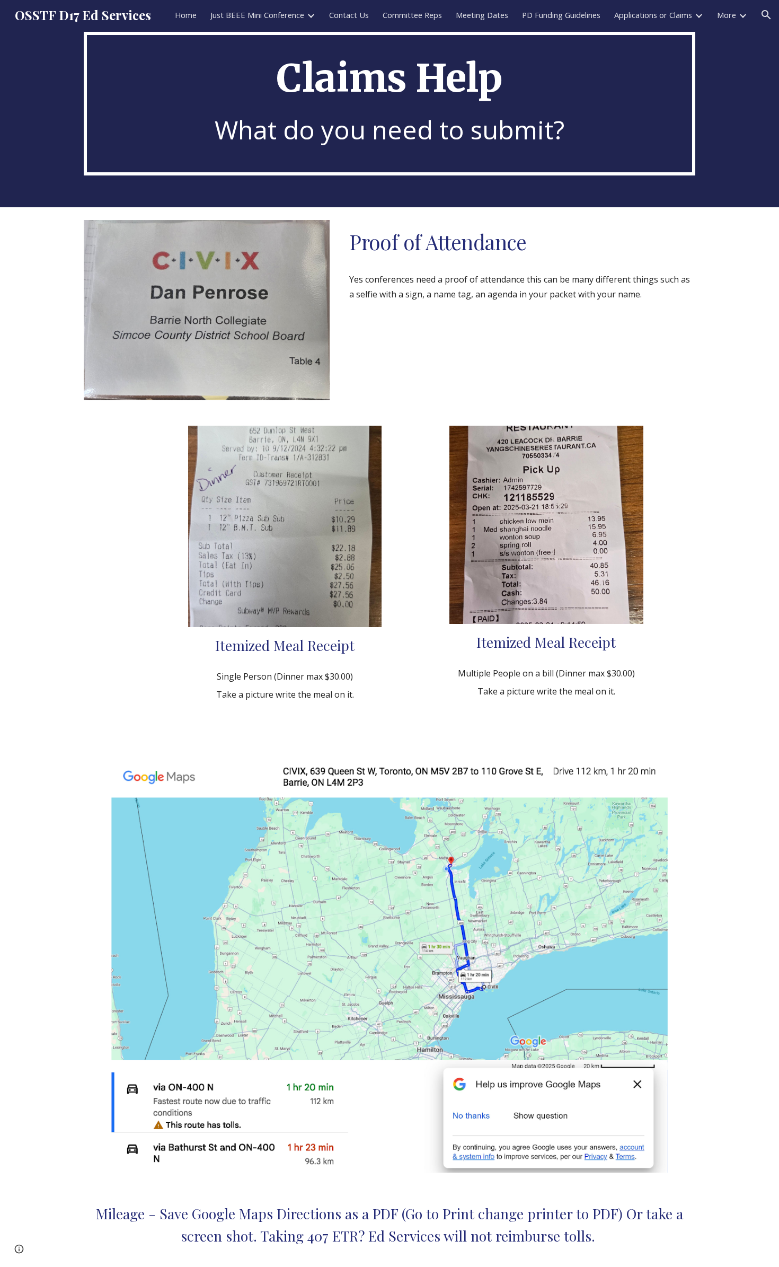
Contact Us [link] (349, 15)
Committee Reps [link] (412, 15)
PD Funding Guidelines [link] (561, 15)
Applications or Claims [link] (653, 15)
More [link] (726, 15)
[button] (766, 15)
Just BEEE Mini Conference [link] (257, 15)
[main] (389, 103)
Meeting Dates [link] (482, 15)
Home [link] (186, 15)
